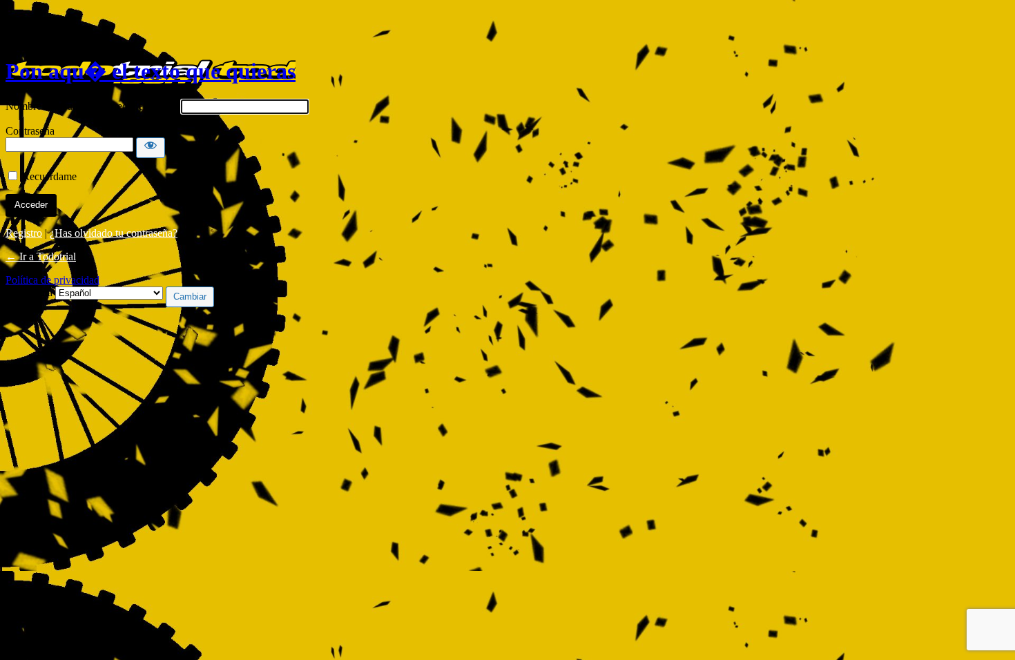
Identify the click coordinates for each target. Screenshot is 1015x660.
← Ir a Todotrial (41, 256)
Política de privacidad (52, 280)
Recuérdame (49, 176)
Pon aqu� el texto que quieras (151, 71)
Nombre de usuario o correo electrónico (92, 106)
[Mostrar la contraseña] (150, 147)
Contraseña (30, 131)
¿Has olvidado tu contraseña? (113, 233)
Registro (24, 233)
